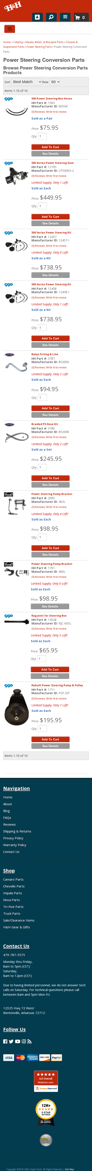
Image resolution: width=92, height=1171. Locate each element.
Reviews (9, 824)
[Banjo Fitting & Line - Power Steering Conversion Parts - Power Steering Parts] (16, 367)
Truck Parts (11, 913)
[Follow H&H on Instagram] (24, 1041)
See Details (50, 153)
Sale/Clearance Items (18, 920)
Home (7, 797)
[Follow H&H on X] (11, 1041)
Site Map (69, 1169)
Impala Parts (12, 893)
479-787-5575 (14, 955)
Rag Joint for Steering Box (49, 615)
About (7, 804)
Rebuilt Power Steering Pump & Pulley (57, 685)
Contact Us (11, 851)
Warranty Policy (14, 845)
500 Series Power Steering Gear (52, 163)
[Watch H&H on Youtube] (17, 1041)
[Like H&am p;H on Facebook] (5, 1041)
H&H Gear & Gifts (16, 927)
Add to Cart (50, 147)
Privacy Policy (13, 838)
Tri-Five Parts (13, 906)
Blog (6, 811)
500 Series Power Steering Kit (51, 232)
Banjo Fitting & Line (44, 354)
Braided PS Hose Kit (44, 424)
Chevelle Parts (14, 886)
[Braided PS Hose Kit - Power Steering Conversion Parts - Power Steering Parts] (16, 436)
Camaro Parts (13, 879)
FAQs (7, 817)
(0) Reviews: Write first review (48, 112)
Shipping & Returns (17, 831)
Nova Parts (11, 900)
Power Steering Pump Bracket (51, 494)
